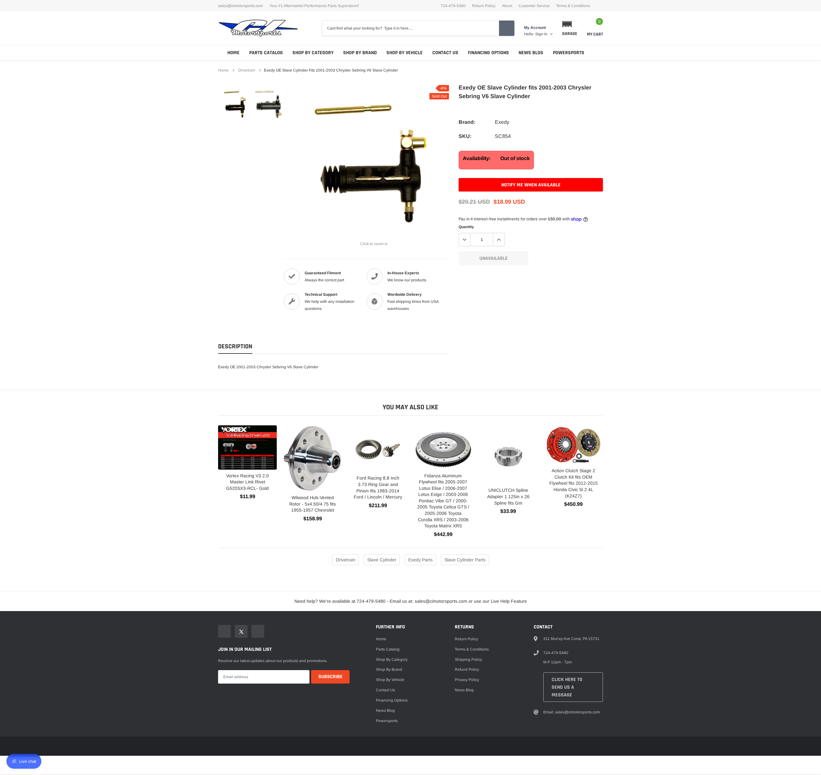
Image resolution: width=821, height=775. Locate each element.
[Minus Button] (464, 239)
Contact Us (445, 52)
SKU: (465, 136)
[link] (235, 104)
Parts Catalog (266, 52)
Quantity (466, 227)
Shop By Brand (360, 52)
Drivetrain (246, 70)
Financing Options (488, 52)
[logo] (258, 28)
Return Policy (483, 6)
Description (235, 347)
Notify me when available (531, 185)
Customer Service (534, 6)
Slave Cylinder (381, 559)
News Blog (531, 52)
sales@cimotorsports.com (240, 6)
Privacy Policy (467, 679)
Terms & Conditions (573, 6)
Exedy (502, 122)
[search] (506, 28)
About (507, 6)
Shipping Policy (468, 659)
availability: (477, 158)
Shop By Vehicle (404, 52)
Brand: (467, 122)
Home (233, 52)
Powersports (568, 52)
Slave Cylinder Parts (465, 559)
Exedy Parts (420, 559)
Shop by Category (313, 52)
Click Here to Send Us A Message (567, 687)
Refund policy (467, 669)
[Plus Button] (498, 239)
